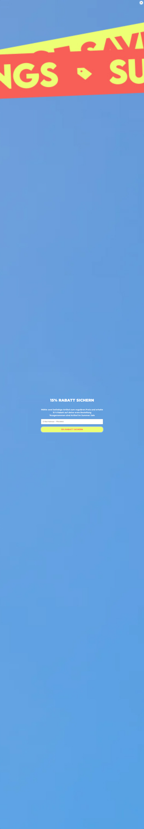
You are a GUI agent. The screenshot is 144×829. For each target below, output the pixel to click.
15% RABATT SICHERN (72, 429)
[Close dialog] (141, 3)
